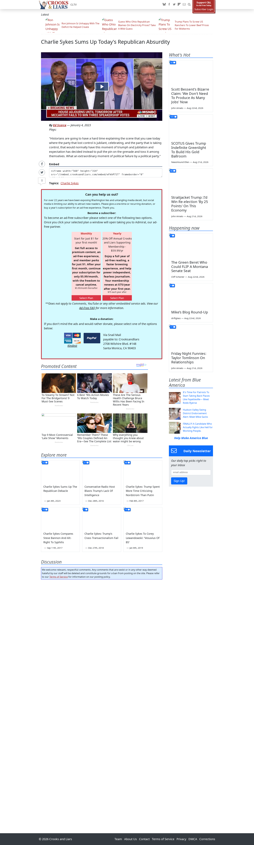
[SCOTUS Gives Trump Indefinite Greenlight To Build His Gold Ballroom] (191, 126)
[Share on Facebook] (42, 164)
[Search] (189, 4)
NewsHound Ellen (180, 162)
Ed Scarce (59, 125)
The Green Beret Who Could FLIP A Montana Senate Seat (189, 266)
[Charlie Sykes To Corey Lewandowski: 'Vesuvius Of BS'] (143, 518)
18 (43, 509)
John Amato (177, 107)
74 (126, 509)
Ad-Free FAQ (87, 308)
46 (126, 462)
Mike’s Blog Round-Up (189, 312)
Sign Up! (179, 481)
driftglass (176, 318)
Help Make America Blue (191, 438)
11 (171, 327)
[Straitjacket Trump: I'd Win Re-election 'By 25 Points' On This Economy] (191, 180)
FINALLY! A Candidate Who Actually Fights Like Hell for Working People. (198, 427)
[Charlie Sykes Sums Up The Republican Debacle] (60, 471)
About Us (130, 839)
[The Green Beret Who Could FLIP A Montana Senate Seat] (191, 245)
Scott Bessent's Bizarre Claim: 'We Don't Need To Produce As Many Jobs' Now (190, 95)
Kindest (72, 346)
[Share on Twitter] (42, 172)
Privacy (181, 839)
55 (43, 462)
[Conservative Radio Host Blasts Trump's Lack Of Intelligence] (101, 471)
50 (171, 62)
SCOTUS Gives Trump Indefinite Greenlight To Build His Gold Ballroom (188, 149)
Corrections (207, 839)
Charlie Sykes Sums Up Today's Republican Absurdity (105, 41)
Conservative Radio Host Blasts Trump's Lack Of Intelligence (100, 491)
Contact (144, 839)
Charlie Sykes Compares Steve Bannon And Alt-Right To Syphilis (58, 538)
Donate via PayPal (92, 338)
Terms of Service (58, 576)
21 (85, 462)
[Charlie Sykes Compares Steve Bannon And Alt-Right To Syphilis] (60, 518)
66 (171, 170)
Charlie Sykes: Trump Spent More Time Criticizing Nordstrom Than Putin (143, 491)
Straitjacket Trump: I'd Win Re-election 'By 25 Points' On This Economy (189, 203)
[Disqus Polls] (101, 620)
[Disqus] (101, 698)
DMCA (192, 839)
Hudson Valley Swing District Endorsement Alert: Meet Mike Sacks (195, 413)
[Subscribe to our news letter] (184, 4)
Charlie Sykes (70, 183)
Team (118, 839)
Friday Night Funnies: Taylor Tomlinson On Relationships (188, 357)
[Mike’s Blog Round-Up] (191, 295)
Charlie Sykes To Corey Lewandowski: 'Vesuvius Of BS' (142, 538)
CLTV (73, 4)
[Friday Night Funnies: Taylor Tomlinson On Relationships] (191, 337)
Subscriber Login (203, 9)
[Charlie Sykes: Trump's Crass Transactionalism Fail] (101, 518)
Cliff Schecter (177, 276)
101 (172, 116)
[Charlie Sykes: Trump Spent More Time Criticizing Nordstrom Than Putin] (143, 471)
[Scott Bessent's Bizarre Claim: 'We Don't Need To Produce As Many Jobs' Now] (191, 72)
